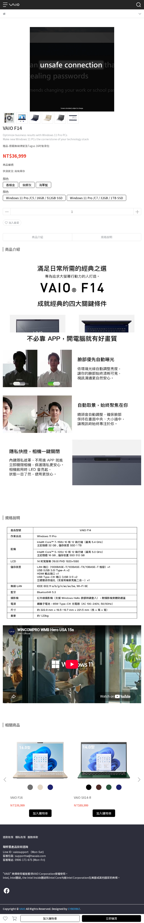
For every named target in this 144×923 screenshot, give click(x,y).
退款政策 (8, 837)
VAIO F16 (16, 797)
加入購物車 (50, 918)
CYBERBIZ (74, 909)
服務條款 (33, 837)
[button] (139, 779)
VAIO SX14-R (82, 797)
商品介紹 (37, 237)
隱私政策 (20, 837)
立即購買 (111, 918)
